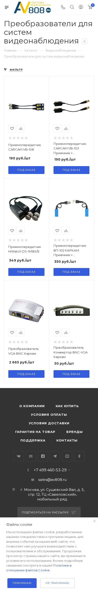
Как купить (67, 406)
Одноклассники (79, 456)
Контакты (67, 440)
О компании (32, 406)
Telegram (55, 456)
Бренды (74, 432)
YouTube (67, 456)
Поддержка (32, 440)
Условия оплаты (49, 414)
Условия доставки (49, 423)
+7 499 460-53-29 (50, 470)
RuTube (31, 456)
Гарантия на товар (35, 432)
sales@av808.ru (52, 479)
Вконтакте (19, 456)
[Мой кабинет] (81, 7)
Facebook (43, 456)
